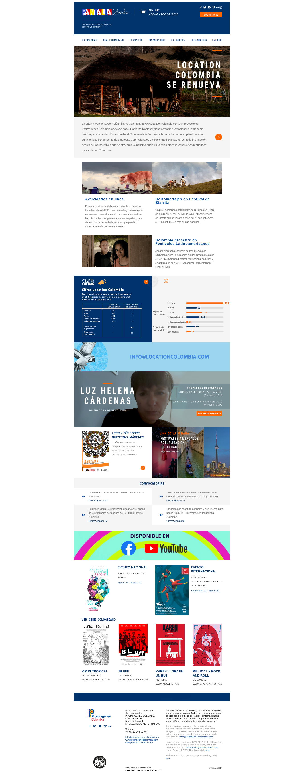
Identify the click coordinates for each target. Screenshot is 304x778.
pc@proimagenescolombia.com (202, 747)
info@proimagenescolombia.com (142, 737)
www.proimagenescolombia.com (141, 740)
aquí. (207, 750)
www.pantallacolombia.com (139, 742)
